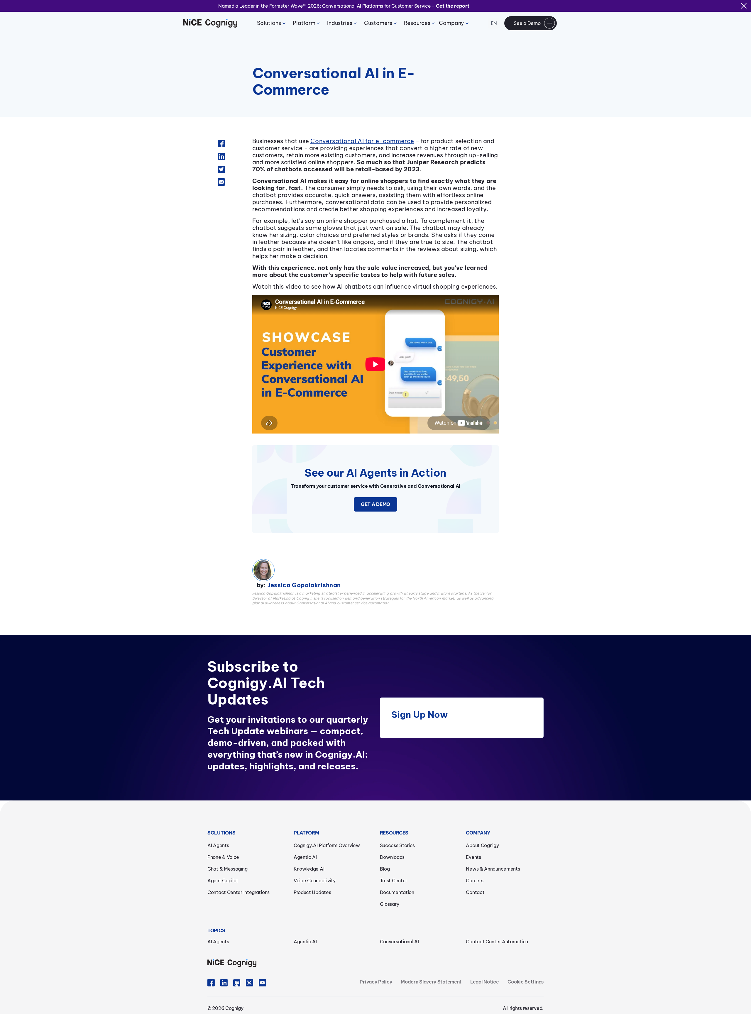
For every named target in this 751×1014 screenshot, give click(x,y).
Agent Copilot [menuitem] (222, 880)
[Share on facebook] (221, 142)
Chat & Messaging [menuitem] (227, 869)
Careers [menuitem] (474, 880)
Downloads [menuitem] (392, 857)
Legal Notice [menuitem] (484, 982)
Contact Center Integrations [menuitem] (238, 892)
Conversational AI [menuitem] (399, 941)
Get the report (452, 6)
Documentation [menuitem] (397, 892)
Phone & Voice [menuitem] (223, 857)
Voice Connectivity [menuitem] (315, 880)
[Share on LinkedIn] (221, 155)
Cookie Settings (526, 982)
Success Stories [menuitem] (397, 845)
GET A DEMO (375, 504)
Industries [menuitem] (339, 23)
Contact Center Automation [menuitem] (497, 941)
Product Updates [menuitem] (312, 892)
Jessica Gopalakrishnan (304, 585)
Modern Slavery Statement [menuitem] (431, 982)
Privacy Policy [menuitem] (376, 982)
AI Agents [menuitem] (218, 845)
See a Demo (527, 23)
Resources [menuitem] (417, 23)
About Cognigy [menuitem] (482, 845)
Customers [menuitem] (378, 23)
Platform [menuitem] (304, 23)
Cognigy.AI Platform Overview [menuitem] (327, 845)
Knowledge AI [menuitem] (309, 869)
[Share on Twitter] (221, 168)
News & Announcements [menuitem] (493, 869)
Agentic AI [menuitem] (305, 857)
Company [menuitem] (451, 23)
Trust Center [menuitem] (393, 880)
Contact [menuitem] (475, 892)
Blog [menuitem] (385, 869)
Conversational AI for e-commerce (362, 141)
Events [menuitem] (473, 857)
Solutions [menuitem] (269, 23)
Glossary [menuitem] (389, 904)
